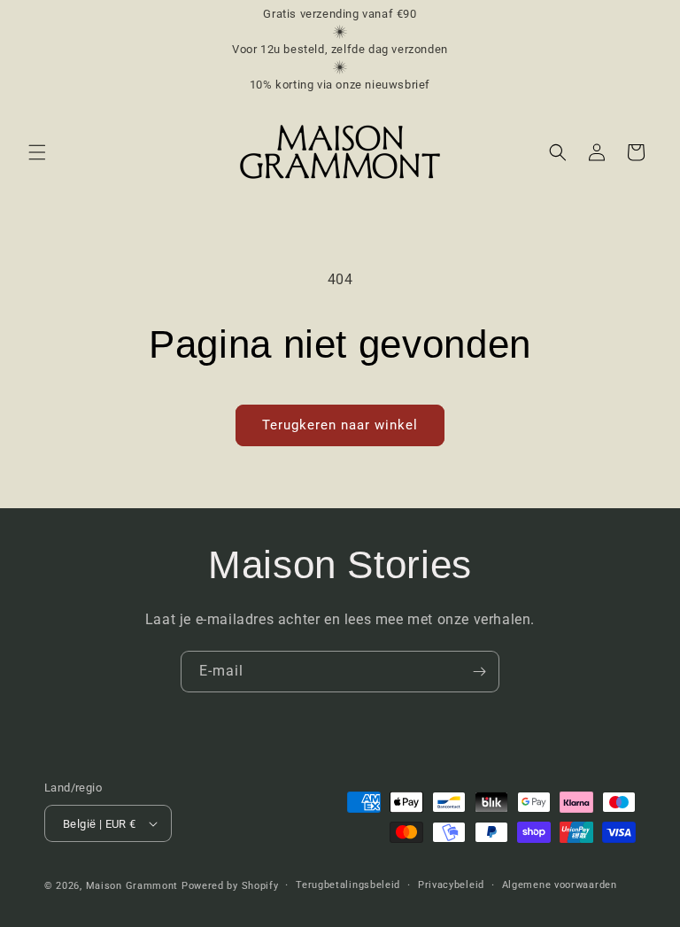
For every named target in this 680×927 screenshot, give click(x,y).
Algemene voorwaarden (559, 885)
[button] (37, 152)
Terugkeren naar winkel (340, 425)
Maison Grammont (132, 886)
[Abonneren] (479, 671)
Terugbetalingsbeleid (348, 885)
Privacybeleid (451, 885)
